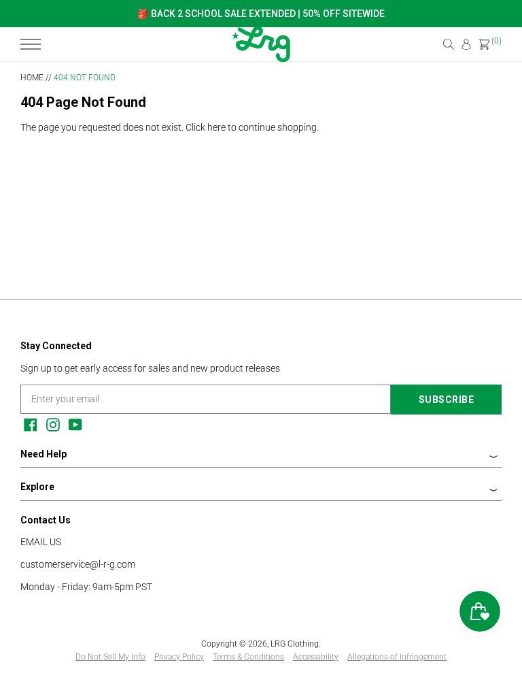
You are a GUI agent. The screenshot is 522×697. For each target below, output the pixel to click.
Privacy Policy (179, 657)
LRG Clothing (295, 644)
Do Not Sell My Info (110, 657)
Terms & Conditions (248, 657)
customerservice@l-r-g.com (77, 564)
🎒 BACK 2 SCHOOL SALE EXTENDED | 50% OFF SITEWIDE (261, 13)
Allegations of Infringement (397, 657)
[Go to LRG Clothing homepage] (261, 59)
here (216, 127)
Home (32, 77)
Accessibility (315, 657)
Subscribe (446, 399)
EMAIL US (40, 541)
